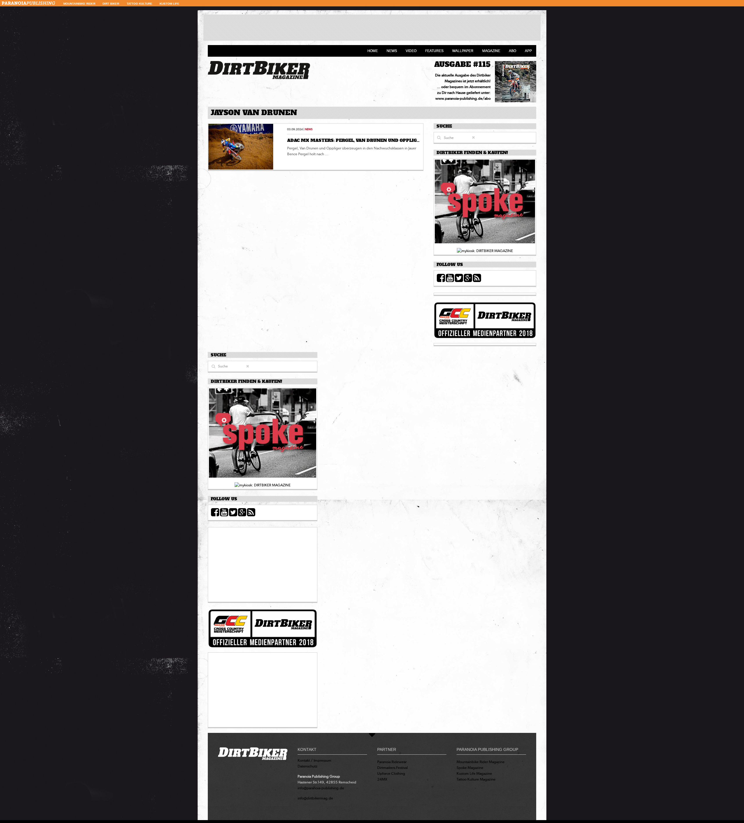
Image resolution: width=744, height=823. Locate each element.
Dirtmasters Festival (392, 767)
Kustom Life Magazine (474, 773)
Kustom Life (169, 3)
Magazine (491, 51)
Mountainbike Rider (79, 3)
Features (434, 51)
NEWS (308, 129)
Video (411, 51)
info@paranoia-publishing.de (321, 788)
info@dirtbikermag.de (315, 798)
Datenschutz (307, 766)
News (392, 51)
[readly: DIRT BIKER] (485, 203)
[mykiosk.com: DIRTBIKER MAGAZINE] (485, 250)
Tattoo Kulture (139, 3)
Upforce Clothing (391, 773)
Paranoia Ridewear (392, 762)
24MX (382, 779)
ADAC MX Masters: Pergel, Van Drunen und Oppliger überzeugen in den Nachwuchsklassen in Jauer (418, 140)
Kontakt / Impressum (314, 760)
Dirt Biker (111, 3)
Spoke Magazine (470, 767)
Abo (512, 51)
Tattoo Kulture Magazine (476, 779)
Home (372, 51)
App (528, 51)
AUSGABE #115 (462, 64)
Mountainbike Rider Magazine (481, 762)
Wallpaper (462, 51)
